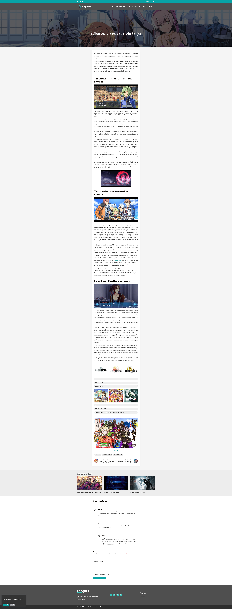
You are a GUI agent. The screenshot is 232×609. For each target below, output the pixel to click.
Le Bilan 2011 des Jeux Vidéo (111, 492)
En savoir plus (6, 601)
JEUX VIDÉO (132, 6)
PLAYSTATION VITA (118, 454)
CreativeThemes (91, 606)
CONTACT (143, 596)
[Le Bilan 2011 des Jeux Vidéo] (116, 483)
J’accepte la (102, 574)
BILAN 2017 (97, 454)
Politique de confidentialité (150, 606)
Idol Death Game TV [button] (101, 408)
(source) (116, 450)
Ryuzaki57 (100, 509)
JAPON (150, 6)
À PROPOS (143, 593)
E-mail (111, 557)
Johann (101, 606)
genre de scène (117, 260)
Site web (127, 557)
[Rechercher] (154, 6)
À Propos (147, 1)
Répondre (136, 509)
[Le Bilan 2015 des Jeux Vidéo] (142, 483)
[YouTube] (82, 1)
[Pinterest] (114, 595)
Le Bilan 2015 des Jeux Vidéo (137, 492)
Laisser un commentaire (100, 577)
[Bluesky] (77, 1)
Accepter (6, 604)
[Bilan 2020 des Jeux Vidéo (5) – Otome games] (89, 483)
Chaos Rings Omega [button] (101, 382)
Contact (153, 1)
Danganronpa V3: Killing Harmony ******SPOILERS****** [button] (110, 412)
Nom (95, 557)
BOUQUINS (142, 6)
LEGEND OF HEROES (107, 454)
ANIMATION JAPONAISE (118, 6)
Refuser (12, 604)
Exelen (103, 535)
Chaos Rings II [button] (99, 386)
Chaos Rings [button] (99, 379)
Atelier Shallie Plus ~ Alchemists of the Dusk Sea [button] (107, 405)
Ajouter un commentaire (99, 561)
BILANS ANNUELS (120, 39)
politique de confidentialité (105, 574)
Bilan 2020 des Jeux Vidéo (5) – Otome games (89, 492)
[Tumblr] (80, 1)
